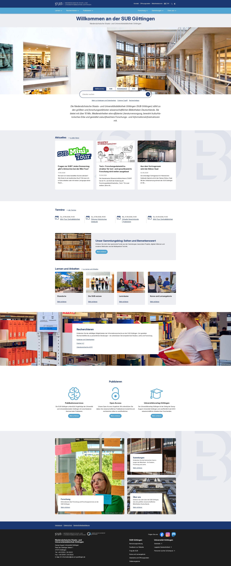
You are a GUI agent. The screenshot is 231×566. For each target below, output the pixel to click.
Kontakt (136, 3)
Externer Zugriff (122, 100)
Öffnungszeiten (145, 3)
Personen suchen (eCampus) (164, 551)
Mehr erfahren (101, 251)
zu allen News (74, 138)
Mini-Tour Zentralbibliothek (70, 219)
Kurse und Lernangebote (137, 554)
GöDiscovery (99, 89)
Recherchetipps (134, 100)
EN (168, 3)
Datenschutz (68, 525)
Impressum (58, 525)
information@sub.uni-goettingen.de (73, 557)
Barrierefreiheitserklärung (81, 525)
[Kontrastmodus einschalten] (175, 4)
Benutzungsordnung (136, 544)
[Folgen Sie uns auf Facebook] (162, 534)
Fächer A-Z (80, 343)
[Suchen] (148, 94)
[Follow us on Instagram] (167, 534)
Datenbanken (122, 89)
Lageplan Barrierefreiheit (162, 547)
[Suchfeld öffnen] (172, 4)
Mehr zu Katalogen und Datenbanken (104, 100)
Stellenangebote (134, 561)
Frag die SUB (133, 551)
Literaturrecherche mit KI (85, 347)
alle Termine (72, 210)
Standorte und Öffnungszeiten (139, 558)
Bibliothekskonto (157, 3)
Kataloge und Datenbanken (85, 339)
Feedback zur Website (136, 547)
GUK (110, 89)
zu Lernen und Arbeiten (90, 269)
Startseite (157, 544)
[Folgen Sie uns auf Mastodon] (173, 534)
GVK (133, 89)
